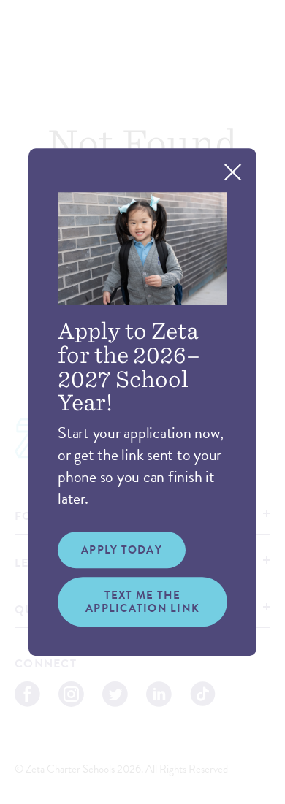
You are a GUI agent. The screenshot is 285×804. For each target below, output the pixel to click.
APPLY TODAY (121, 550)
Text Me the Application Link (143, 601)
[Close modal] (233, 172)
